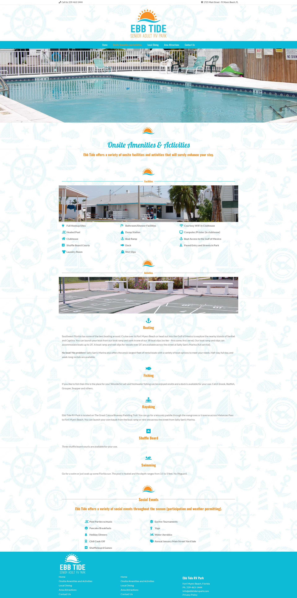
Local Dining (153, 45)
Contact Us (190, 45)
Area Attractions (171, 45)
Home (105, 45)
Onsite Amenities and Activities (127, 45)
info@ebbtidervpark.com (196, 590)
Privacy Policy (190, 594)
